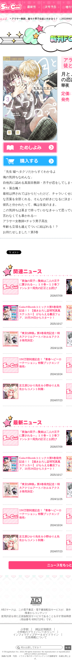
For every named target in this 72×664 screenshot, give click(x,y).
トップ (3, 18)
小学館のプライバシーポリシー (36, 631)
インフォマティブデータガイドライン (36, 634)
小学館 (25, 629)
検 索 (67, 647)
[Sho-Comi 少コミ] (11, 12)
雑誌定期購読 (43, 629)
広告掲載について (36, 637)
